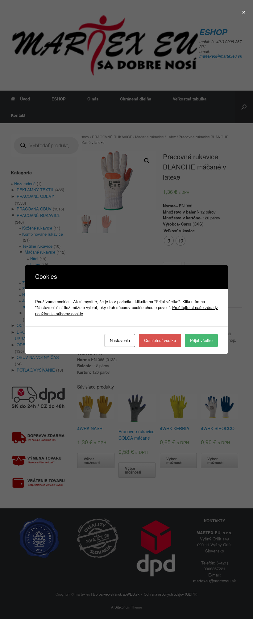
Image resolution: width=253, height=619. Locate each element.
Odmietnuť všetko (160, 340)
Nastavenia (120, 340)
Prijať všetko (201, 340)
